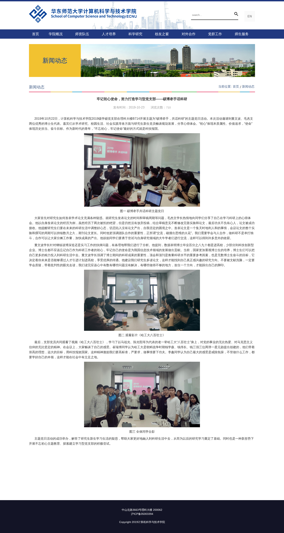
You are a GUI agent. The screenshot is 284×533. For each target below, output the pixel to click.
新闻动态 (248, 86)
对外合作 (189, 34)
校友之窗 (162, 34)
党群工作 (215, 34)
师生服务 (242, 34)
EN (249, 16)
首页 (35, 34)
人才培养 (109, 34)
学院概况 (56, 34)
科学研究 (135, 34)
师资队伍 (82, 34)
